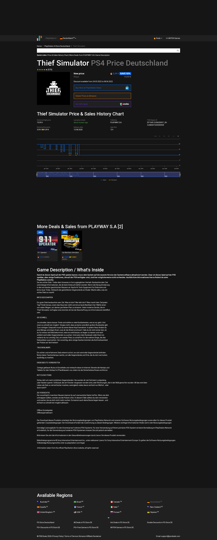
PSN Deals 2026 (45, 536)
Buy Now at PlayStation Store (88, 88)
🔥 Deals (157, 38)
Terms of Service (71, 536)
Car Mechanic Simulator (70, 252)
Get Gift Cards (81, 104)
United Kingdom (47, 512)
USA (79, 512)
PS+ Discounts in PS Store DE (48, 527)
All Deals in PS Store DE (83, 522)
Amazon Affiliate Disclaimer (90, 536)
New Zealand (156, 507)
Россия (117, 512)
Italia (116, 507)
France (80, 507)
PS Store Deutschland (45, 522)
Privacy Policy (57, 536)
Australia (44, 502)
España (44, 507)
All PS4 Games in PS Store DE (122, 527)
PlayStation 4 (51, 38)
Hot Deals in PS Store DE (120, 522)
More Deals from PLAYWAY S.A (82, 55)
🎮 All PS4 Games (173, 38)
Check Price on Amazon (85, 96)
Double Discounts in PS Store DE (160, 522)
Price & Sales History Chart (57, 55)
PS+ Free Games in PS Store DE (86, 527)
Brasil (80, 502)
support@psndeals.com (170, 536)
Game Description (103, 55)
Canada (118, 502)
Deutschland (68, 38)
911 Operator (42, 252)
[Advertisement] (108, 17)
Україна (154, 512)
